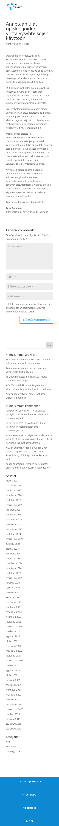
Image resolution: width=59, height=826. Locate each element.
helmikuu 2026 (14, 495)
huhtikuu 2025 (13, 514)
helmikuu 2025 (14, 524)
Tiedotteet (11, 746)
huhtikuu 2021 (13, 689)
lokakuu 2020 (13, 714)
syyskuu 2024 (13, 543)
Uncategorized (13, 751)
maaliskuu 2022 (14, 650)
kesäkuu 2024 (13, 553)
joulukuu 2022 (13, 621)
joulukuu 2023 (13, 573)
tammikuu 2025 (14, 529)
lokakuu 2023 (13, 582)
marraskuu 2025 (14, 504)
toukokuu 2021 (13, 684)
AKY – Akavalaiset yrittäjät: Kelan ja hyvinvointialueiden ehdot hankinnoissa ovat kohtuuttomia (29, 439)
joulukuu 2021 (13, 655)
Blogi (26, 43)
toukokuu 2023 (13, 602)
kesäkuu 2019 (13, 718)
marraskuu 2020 (14, 709)
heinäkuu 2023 (14, 592)
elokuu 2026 (12, 480)
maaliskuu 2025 (14, 519)
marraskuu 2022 (14, 626)
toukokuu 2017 (13, 728)
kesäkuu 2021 (13, 679)
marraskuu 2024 (14, 538)
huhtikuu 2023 (13, 606)
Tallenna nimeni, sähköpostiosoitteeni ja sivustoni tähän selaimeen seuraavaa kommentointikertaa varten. (29, 308)
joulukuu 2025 (13, 500)
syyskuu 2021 (13, 670)
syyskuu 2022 (13, 636)
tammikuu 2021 (14, 704)
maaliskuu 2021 (14, 694)
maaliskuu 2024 (14, 563)
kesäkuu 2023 (13, 597)
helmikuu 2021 (14, 699)
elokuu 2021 (12, 675)
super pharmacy (14, 463)
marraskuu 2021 (14, 660)
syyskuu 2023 (13, 587)
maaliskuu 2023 (14, 611)
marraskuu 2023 (14, 577)
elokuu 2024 (12, 548)
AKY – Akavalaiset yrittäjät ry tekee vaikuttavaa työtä (27, 455)
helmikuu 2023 (14, 616)
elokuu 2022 (12, 641)
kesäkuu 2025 (13, 509)
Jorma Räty (11, 422)
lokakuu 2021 (13, 665)
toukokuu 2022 (13, 645)
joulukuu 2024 (13, 534)
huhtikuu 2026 (13, 490)
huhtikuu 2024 (13, 558)
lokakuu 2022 (13, 631)
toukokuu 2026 (13, 485)
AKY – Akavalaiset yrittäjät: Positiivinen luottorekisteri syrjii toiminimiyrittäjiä (27, 414)
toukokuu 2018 (13, 723)
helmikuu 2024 (14, 568)
